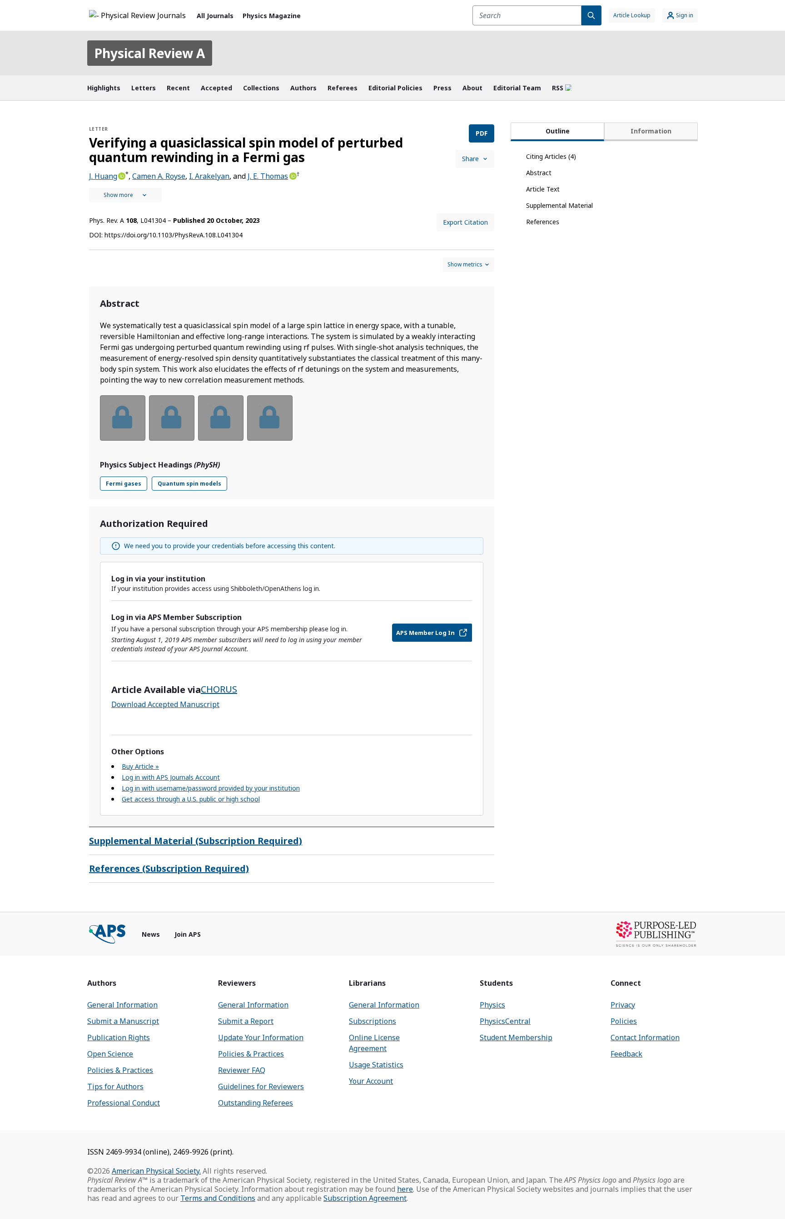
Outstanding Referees (255, 1103)
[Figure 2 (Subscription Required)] (171, 418)
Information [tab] (651, 131)
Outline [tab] (558, 131)
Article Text (543, 189)
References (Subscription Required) (169, 868)
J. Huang (103, 176)
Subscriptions (372, 1021)
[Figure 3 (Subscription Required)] (220, 418)
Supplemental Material (559, 205)
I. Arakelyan (209, 176)
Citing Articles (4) (551, 156)
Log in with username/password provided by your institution (211, 788)
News (151, 934)
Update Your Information (260, 1037)
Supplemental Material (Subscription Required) (195, 841)
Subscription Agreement (365, 1198)
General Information (122, 1005)
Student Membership (516, 1037)
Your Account (371, 1081)
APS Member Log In (425, 633)
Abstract (538, 172)
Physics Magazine (272, 15)
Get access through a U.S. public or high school (191, 799)
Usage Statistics (376, 1065)
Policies (624, 1021)
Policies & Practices (120, 1070)
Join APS (187, 934)
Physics (492, 1005)
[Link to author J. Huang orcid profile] (121, 175)
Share (470, 158)
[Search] (591, 15)
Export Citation (465, 222)
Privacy (623, 1005)
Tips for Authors (115, 1086)
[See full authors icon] (125, 195)
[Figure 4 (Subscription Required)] (270, 418)
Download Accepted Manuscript (165, 704)
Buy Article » (140, 766)
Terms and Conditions (217, 1198)
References (542, 221)
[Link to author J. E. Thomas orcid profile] (292, 175)
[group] (291, 423)
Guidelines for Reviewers (261, 1086)
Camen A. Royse (158, 176)
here (405, 1189)
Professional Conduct (123, 1103)
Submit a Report (245, 1021)
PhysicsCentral (505, 1021)
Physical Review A (149, 53)
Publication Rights (118, 1037)
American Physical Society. (156, 1171)
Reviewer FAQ (241, 1070)
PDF (481, 133)
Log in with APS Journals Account (171, 777)
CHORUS (219, 689)
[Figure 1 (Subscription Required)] (122, 418)
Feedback (626, 1054)
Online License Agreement (374, 1042)
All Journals (215, 15)
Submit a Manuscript (123, 1021)
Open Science (110, 1054)
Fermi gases (123, 483)
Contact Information (645, 1037)
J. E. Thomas (268, 176)
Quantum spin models (189, 483)
